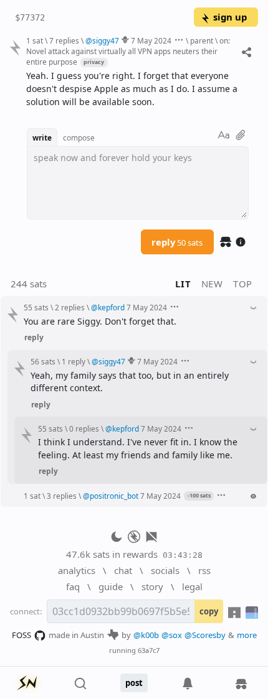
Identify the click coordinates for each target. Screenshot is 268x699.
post (134, 682)
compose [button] (79, 137)
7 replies (64, 40)
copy (208, 611)
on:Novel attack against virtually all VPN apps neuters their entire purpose (128, 51)
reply (177, 242)
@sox (171, 635)
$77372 (30, 17)
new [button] (212, 283)
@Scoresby (205, 635)
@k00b (146, 635)
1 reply (73, 361)
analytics (76, 570)
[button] (197, 496)
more (247, 635)
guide (110, 586)
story (152, 586)
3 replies (62, 496)
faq (73, 586)
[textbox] (137, 89)
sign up (230, 17)
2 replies (70, 307)
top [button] (242, 283)
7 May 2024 (151, 40)
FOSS (21, 635)
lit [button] (183, 283)
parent (201, 40)
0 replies (84, 428)
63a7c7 (149, 650)
